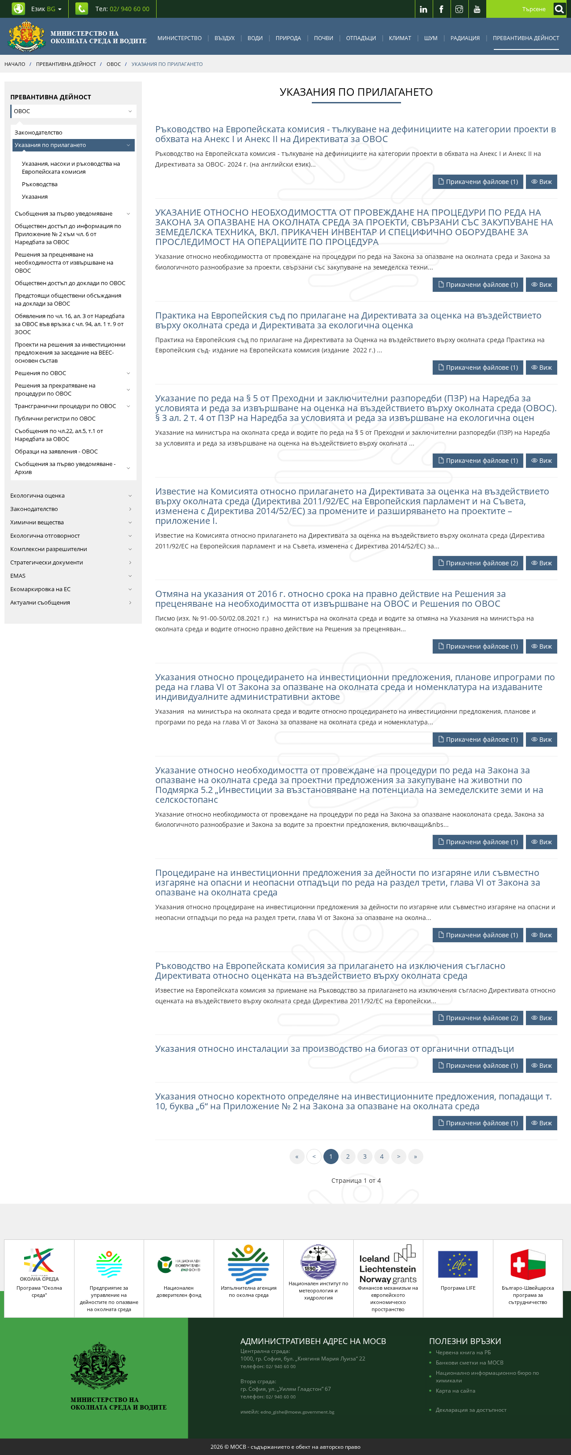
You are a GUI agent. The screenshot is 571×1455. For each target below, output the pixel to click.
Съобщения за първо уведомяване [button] (63, 213)
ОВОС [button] (22, 111)
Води (255, 37)
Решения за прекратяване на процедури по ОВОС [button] (55, 389)
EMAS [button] (17, 576)
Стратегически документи (46, 562)
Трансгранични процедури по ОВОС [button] (65, 406)
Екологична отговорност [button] (45, 535)
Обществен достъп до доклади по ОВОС (70, 283)
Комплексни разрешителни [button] (48, 549)
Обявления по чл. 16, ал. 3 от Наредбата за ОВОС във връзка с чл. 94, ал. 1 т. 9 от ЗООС (69, 324)
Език (43, 8)
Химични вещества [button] (37, 522)
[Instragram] (459, 9)
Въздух (225, 37)
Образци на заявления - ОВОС (56, 451)
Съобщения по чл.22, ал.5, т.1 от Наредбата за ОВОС (59, 435)
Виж (545, 181)
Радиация (465, 37)
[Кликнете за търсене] (557, 9)
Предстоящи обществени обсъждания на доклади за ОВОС (68, 299)
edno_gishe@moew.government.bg (297, 1412)
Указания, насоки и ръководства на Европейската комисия (71, 168)
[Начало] (77, 36)
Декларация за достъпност (471, 1409)
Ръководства (40, 184)
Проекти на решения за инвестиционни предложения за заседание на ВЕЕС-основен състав (70, 352)
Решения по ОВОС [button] (40, 373)
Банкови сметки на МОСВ (470, 1362)
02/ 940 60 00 (281, 1366)
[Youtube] (477, 9)
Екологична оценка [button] (37, 495)
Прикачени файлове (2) (481, 563)
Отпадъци (361, 37)
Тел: (122, 8)
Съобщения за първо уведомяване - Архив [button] (65, 468)
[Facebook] (442, 9)
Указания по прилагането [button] (50, 145)
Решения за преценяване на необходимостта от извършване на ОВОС (64, 262)
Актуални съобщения (40, 602)
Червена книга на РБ (463, 1352)
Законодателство (38, 132)
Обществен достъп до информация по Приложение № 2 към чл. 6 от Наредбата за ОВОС (68, 234)
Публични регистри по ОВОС (55, 418)
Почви (323, 37)
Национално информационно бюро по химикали (487, 1376)
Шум (431, 37)
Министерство (179, 37)
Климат (400, 37)
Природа (288, 37)
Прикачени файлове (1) (481, 181)
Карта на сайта (456, 1390)
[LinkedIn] (424, 9)
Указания (35, 196)
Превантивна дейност (526, 37)
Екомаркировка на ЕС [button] (40, 589)
